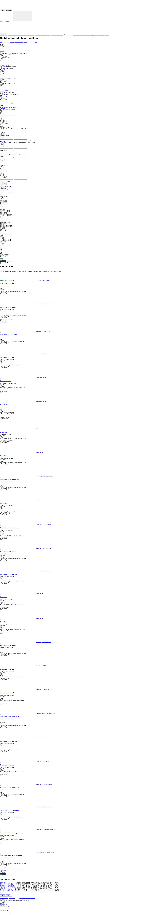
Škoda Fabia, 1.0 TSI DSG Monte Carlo (10, 787)
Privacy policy (12, 898)
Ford (79, 35)
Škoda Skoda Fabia (5, 381)
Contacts (8, 894)
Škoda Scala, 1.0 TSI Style (7, 357)
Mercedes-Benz (83, 35)
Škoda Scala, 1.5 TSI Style (7, 669)
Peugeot (92, 35)
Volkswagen (103, 35)
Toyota (99, 35)
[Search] (22, 16)
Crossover (23, 35)
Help (5, 894)
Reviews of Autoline (23, 898)
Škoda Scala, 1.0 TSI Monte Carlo (9, 334)
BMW (76, 35)
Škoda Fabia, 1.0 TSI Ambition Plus (9, 479)
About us (2, 894)
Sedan (59, 35)
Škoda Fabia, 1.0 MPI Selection (8, 551)
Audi (74, 35)
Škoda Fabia (3, 432)
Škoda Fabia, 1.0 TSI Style (7, 283)
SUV (62, 35)
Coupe (19, 35)
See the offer (3, 870)
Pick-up (52, 35)
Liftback (36, 35)
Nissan (88, 35)
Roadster (56, 35)
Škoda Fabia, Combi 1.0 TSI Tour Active (11, 855)
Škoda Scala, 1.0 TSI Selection (8, 574)
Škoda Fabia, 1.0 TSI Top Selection (9, 810)
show (1, 259)
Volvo (107, 35)
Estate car (28, 35)
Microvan (45, 35)
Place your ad (3, 322)
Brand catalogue (31, 898)
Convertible (15, 35)
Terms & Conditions (4, 898)
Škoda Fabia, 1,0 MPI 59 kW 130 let (9, 716)
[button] (77, 27)
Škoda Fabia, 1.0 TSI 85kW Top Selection (11, 833)
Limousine (40, 35)
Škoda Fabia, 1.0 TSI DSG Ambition (9, 528)
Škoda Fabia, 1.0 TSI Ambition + (8, 307)
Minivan (48, 35)
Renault (96, 35)
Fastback (32, 35)
